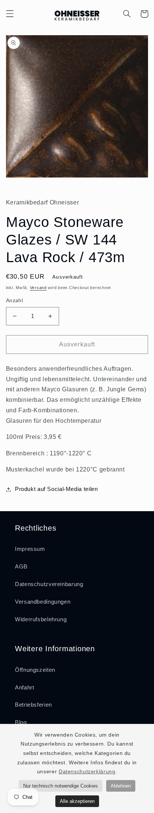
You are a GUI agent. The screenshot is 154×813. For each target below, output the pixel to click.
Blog (21, 722)
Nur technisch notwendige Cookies (60, 786)
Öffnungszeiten (35, 670)
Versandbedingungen (42, 602)
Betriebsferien (33, 705)
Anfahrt (24, 688)
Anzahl (14, 300)
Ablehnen (121, 786)
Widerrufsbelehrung (41, 619)
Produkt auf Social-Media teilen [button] (56, 489)
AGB (21, 567)
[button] (9, 13)
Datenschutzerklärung (87, 771)
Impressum (30, 549)
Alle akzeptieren (77, 801)
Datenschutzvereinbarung (49, 584)
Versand (38, 287)
